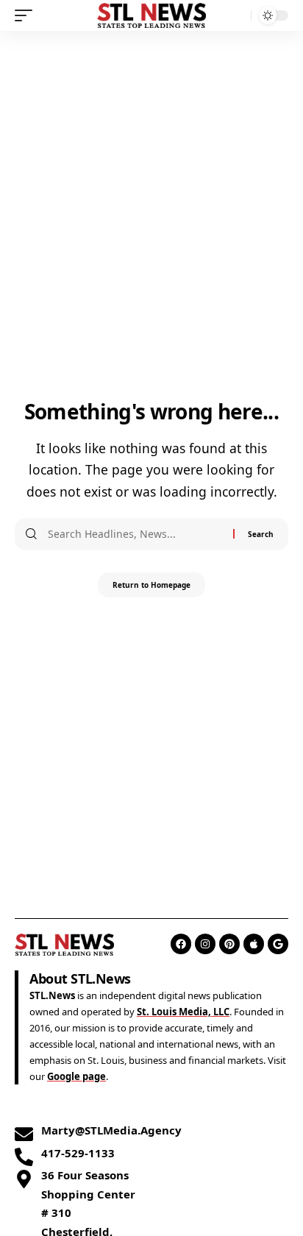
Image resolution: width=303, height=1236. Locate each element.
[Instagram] (205, 944)
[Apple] (253, 944)
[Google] (278, 944)
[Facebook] (181, 944)
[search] (236, 16)
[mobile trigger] (27, 15)
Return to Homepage (151, 585)
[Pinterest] (229, 944)
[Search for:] (135, 534)
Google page (76, 1076)
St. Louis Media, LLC (183, 1011)
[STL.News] (152, 15)
